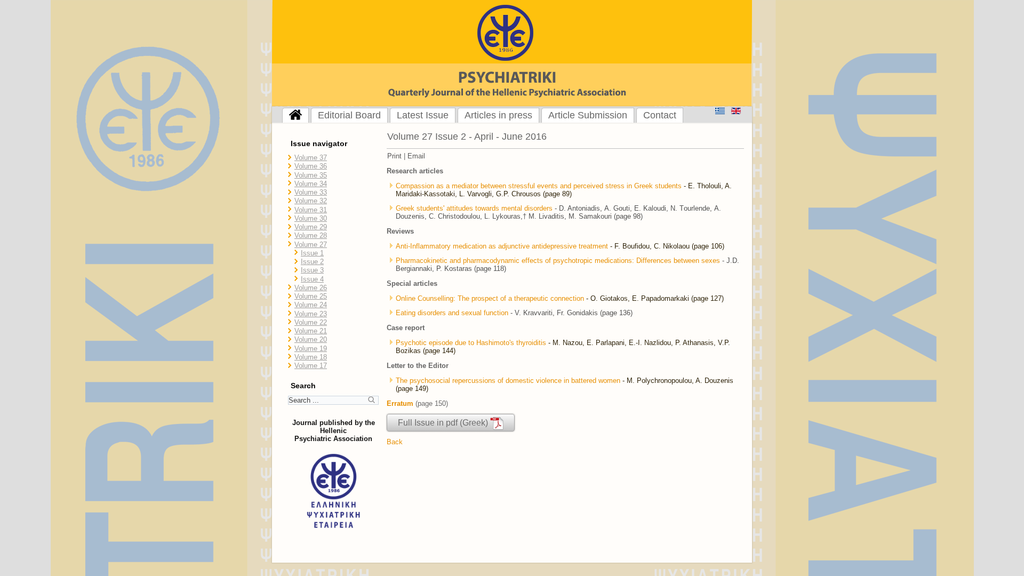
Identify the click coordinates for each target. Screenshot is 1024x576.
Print (394, 156)
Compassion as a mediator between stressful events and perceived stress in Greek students (539, 186)
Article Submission (587, 115)
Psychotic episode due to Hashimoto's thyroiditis (471, 343)
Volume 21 (310, 331)
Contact (659, 115)
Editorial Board (349, 115)
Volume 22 (310, 322)
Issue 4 (312, 279)
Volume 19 (310, 349)
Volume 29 (310, 227)
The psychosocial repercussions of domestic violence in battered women (508, 381)
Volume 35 (310, 175)
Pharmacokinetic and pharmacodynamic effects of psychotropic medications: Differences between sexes (558, 261)
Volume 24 (310, 305)
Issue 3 (312, 270)
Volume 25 (310, 296)
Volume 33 (310, 192)
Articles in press (498, 115)
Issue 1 (312, 253)
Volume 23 (310, 314)
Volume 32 (310, 201)
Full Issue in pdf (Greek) (444, 422)
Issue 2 (312, 262)
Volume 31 (310, 210)
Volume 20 (310, 339)
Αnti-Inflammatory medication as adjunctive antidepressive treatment (503, 246)
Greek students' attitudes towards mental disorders (474, 208)
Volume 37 (310, 158)
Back (395, 442)
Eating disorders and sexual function (452, 313)
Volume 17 (310, 366)
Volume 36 (310, 166)
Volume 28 (310, 235)
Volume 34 (310, 184)
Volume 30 (310, 218)
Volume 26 (310, 288)
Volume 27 (310, 245)
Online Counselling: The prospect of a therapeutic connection (490, 298)
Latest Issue (423, 115)
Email (416, 156)
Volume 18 (310, 357)
